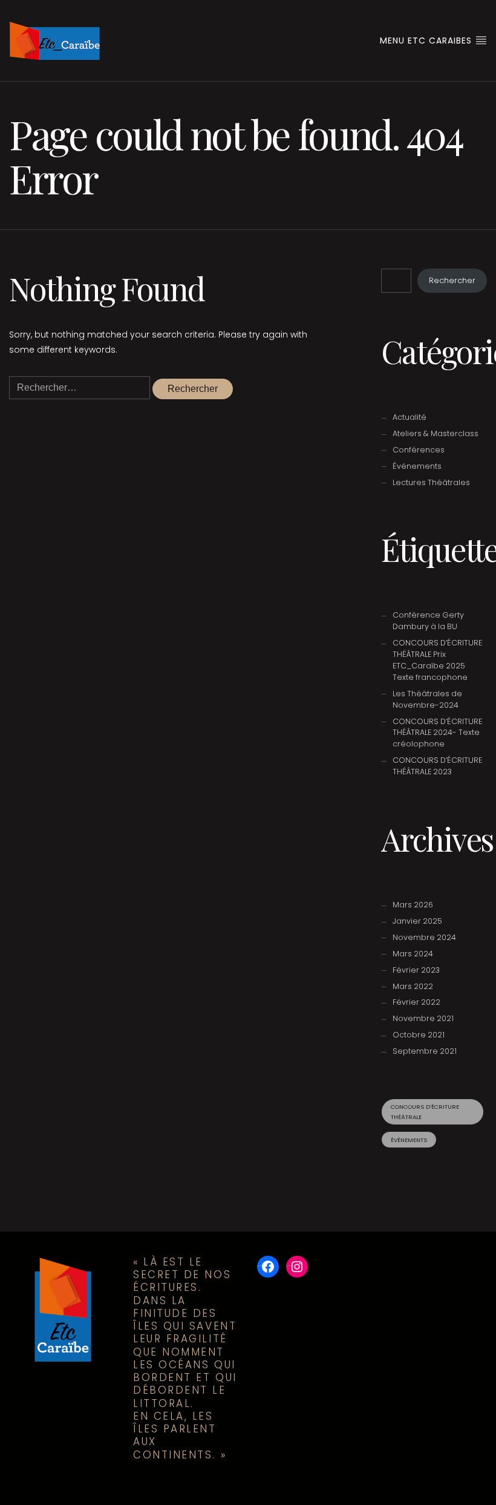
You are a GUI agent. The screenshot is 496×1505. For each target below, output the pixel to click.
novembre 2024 (424, 937)
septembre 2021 (425, 1051)
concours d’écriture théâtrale (425, 1112)
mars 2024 (413, 953)
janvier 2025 (417, 921)
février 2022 (416, 1002)
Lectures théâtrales (431, 482)
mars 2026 (413, 904)
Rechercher (452, 280)
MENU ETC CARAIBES (427, 40)
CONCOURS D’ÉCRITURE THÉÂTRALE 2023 (437, 766)
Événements (417, 466)
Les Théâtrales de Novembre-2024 (427, 699)
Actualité (409, 417)
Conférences (419, 450)
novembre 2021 (423, 1018)
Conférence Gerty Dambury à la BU (428, 621)
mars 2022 (413, 986)
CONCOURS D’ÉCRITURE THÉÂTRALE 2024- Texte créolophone (437, 732)
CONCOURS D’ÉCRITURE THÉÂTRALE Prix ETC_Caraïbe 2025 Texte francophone (437, 660)
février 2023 (416, 970)
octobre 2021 (419, 1035)
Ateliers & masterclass (435, 433)
